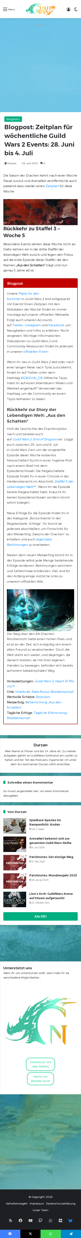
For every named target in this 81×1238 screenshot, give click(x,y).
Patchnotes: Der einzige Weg (51, 857)
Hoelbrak (22, 691)
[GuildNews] (40, 9)
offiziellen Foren (35, 351)
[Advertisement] (40, 67)
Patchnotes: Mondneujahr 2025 (53, 875)
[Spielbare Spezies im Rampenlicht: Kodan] (14, 826)
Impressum (37, 1203)
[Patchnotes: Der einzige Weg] (14, 862)
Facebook (56, 325)
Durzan (11, 163)
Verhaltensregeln (17, 1203)
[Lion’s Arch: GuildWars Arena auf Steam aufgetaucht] (14, 899)
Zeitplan (52, 186)
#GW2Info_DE (32, 378)
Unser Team (40, 1210)
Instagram (33, 325)
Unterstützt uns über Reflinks (40, 1064)
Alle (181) (40, 916)
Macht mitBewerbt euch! (40, 1079)
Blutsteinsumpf (62, 691)
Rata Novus (40, 691)
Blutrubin (43, 697)
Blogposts (13, 119)
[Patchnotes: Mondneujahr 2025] (14, 881)
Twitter (17, 325)
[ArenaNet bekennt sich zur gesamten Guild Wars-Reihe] (14, 844)
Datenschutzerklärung (60, 1203)
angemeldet (25, 791)
